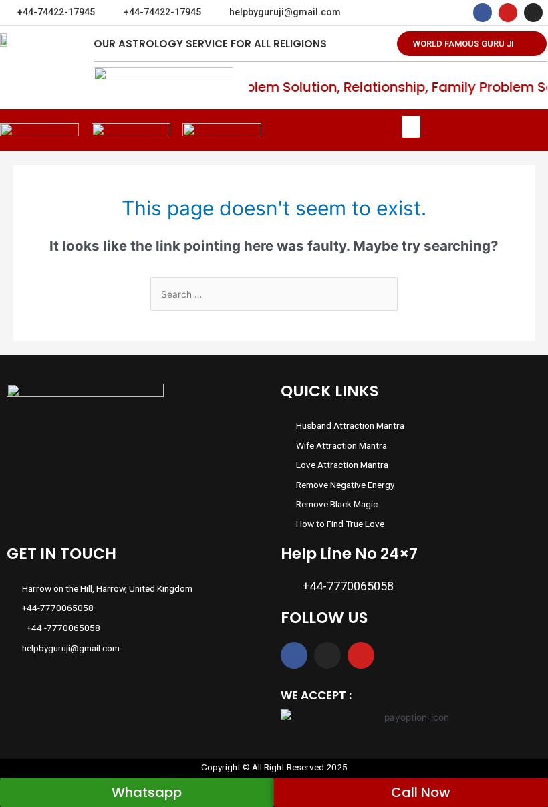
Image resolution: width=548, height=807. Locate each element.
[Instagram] (533, 12)
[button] (472, 43)
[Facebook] (482, 12)
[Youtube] (508, 12)
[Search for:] (274, 294)
